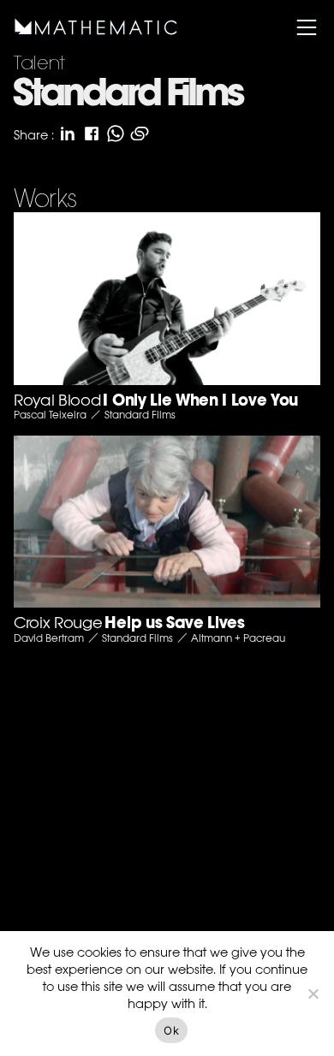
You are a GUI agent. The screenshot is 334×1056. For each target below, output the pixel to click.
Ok (171, 1030)
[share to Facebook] (91, 133)
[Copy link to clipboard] (139, 133)
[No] (312, 993)
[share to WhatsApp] (115, 133)
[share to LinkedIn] (67, 133)
